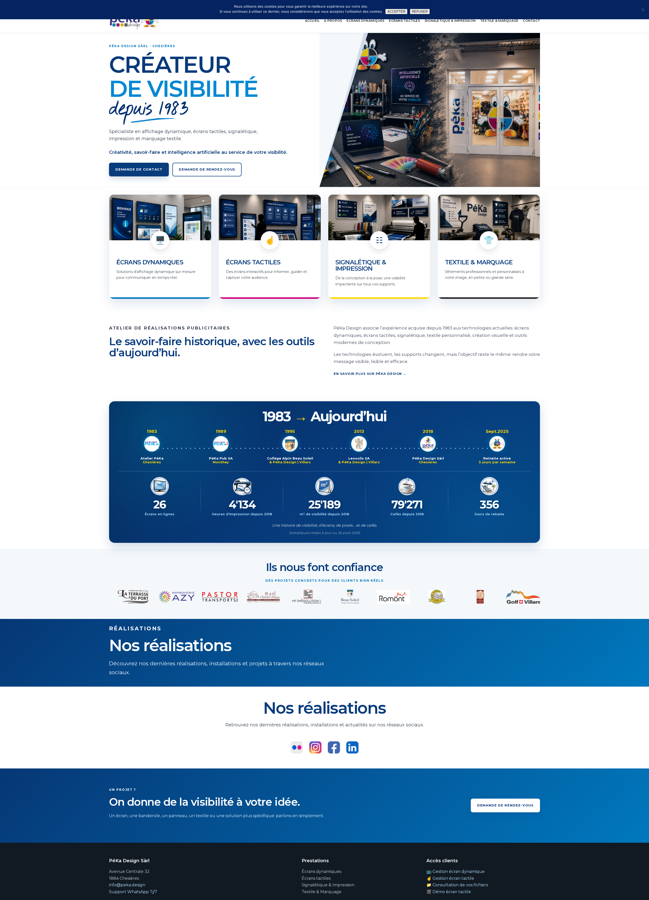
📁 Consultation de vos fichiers (457, 885)
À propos (333, 21)
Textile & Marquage (499, 21)
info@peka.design (127, 885)
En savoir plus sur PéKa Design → (370, 374)
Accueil (312, 21)
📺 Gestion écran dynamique (455, 871)
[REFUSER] (642, 9)
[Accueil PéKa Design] (134, 21)
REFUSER (420, 11)
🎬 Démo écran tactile (448, 891)
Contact (531, 21)
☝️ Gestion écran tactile (450, 878)
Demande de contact (139, 169)
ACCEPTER (396, 11)
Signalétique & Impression (450, 21)
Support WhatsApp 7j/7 (133, 891)
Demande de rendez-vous (207, 169)
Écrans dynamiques (365, 21)
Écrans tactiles (404, 21)
